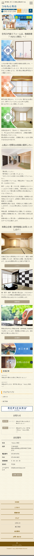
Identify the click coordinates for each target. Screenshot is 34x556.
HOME (17, 502)
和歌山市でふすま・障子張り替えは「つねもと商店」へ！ (17, 384)
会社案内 (17, 338)
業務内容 (17, 301)
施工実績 (5, 401)
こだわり (17, 265)
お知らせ (5, 396)
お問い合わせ (17, 474)
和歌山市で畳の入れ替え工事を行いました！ (14, 376)
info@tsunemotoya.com (18, 468)
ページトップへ (17, 545)
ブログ (17, 518)
